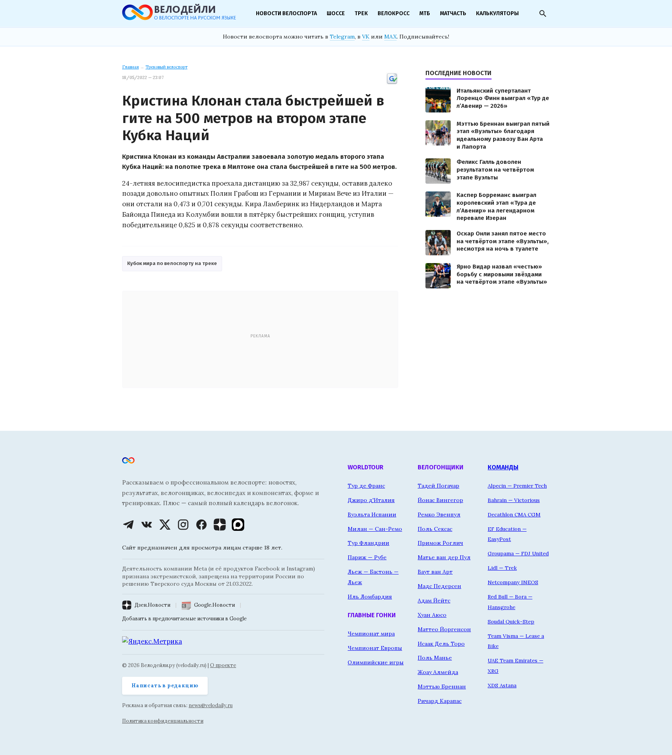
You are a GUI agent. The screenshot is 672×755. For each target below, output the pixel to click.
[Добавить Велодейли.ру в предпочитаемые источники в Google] (392, 83)
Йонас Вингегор (440, 500)
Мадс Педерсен (439, 586)
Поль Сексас (435, 528)
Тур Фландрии (368, 542)
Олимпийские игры (376, 662)
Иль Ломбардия (370, 596)
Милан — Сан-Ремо (375, 528)
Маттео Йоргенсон (444, 629)
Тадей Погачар (438, 485)
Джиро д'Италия (371, 500)
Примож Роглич (440, 542)
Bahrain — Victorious (514, 500)
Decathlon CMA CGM (514, 514)
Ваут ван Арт (435, 571)
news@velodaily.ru (211, 705)
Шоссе (336, 13)
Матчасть (453, 13)
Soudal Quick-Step (511, 621)
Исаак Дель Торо (441, 643)
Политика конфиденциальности (162, 721)
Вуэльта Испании (372, 514)
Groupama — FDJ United (518, 553)
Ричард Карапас (440, 700)
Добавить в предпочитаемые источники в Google (184, 618)
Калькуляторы (497, 13)
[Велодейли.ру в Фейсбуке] (201, 524)
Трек (361, 13)
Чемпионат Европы (375, 647)
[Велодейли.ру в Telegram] (128, 524)
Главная (130, 67)
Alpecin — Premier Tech (517, 485)
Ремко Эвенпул (439, 514)
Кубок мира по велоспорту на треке (172, 263)
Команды (503, 467)
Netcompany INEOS (513, 582)
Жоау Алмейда (438, 672)
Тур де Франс (366, 485)
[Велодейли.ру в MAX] (238, 524)
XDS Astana (502, 685)
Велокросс (394, 13)
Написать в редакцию (164, 685)
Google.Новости (214, 605)
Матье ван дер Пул (444, 557)
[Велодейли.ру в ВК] (146, 524)
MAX (390, 36)
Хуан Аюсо (432, 614)
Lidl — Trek (502, 567)
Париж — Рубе (367, 557)
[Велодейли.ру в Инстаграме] (183, 524)
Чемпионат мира (371, 633)
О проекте (223, 665)
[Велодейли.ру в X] (165, 524)
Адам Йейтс (434, 600)
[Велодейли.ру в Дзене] (220, 524)
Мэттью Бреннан (442, 686)
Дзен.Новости (152, 605)
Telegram (342, 36)
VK (365, 36)
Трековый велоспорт (166, 67)
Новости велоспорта (286, 13)
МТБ (424, 13)
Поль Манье (435, 657)
